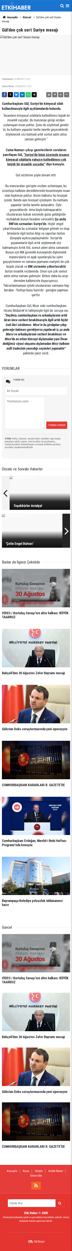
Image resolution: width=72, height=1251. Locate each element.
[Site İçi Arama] (62, 6)
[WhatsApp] (28, 94)
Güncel (27, 17)
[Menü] (67, 6)
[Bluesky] (16, 94)
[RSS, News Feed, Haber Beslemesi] (36, 1185)
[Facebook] (4, 94)
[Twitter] (10, 94)
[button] (54, 94)
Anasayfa (12, 17)
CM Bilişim (39, 1241)
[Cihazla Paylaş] (34, 94)
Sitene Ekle (36, 1175)
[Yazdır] (48, 94)
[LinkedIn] (22, 94)
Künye (26, 1171)
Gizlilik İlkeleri (55, 1171)
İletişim (39, 1171)
